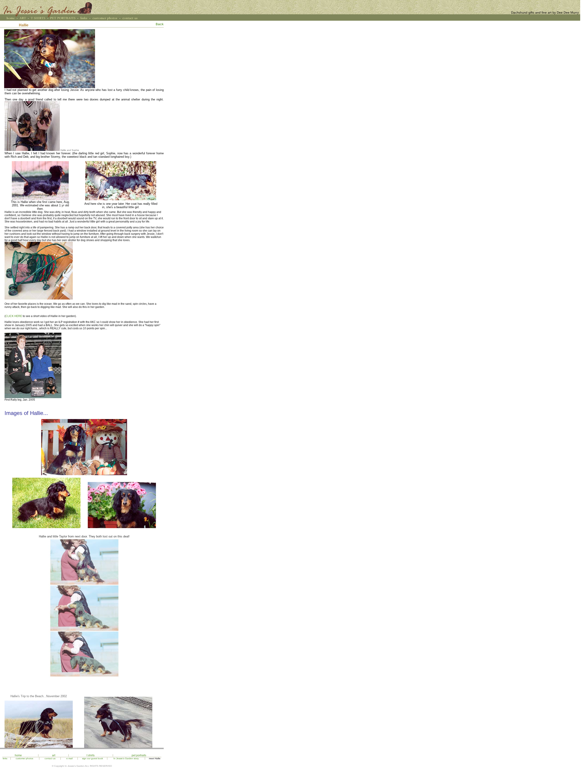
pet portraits (139, 755)
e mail (69, 758)
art (53, 755)
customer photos (24, 758)
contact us (50, 758)
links (5, 758)
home (18, 755)
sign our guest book (92, 758)
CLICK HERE (13, 316)
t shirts (91, 755)
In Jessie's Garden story (126, 758)
